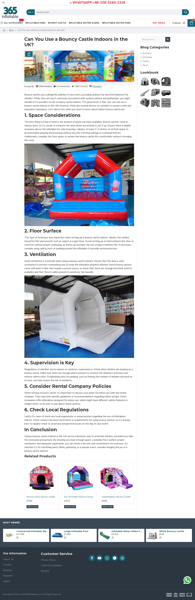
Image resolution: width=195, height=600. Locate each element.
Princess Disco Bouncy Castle (41, 497)
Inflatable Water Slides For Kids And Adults (127, 531)
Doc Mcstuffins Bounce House (78, 497)
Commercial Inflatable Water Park (32, 531)
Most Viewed (11, 522)
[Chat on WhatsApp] (187, 580)
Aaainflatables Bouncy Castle (116, 497)
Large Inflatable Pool (76, 531)
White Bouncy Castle (171, 531)
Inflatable (97, 86)
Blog (11, 30)
